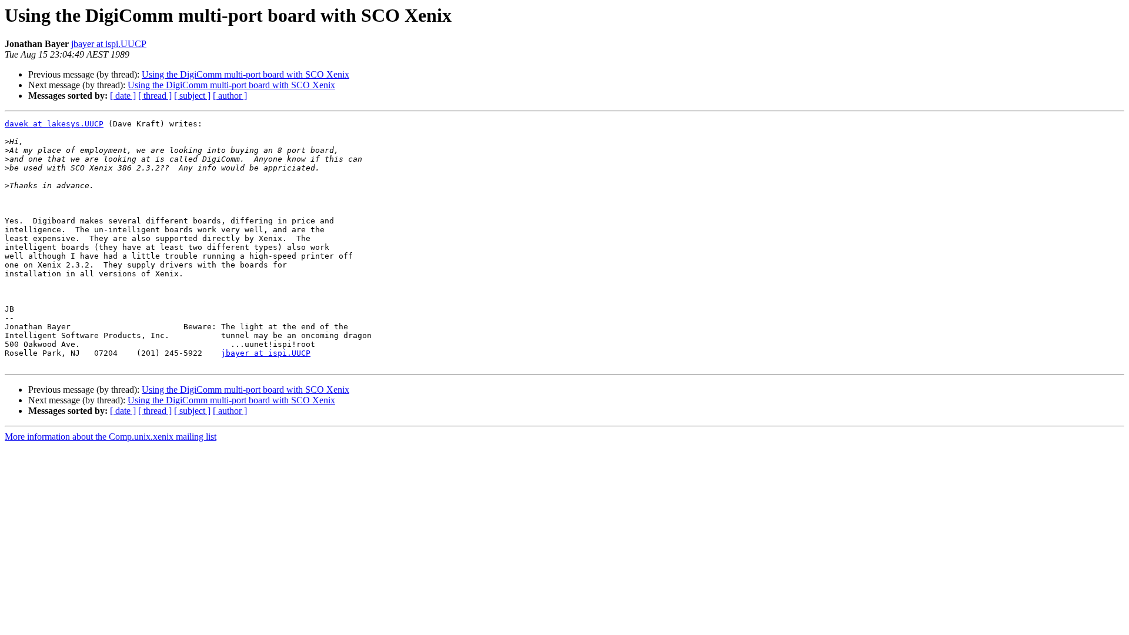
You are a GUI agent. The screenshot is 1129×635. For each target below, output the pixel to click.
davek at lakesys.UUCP (54, 123)
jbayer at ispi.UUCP (108, 44)
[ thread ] (155, 96)
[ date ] (123, 96)
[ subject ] (192, 96)
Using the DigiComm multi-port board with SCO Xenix (245, 74)
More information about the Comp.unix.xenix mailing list (110, 437)
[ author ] (230, 96)
